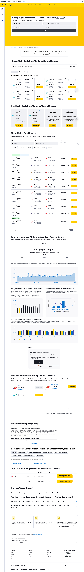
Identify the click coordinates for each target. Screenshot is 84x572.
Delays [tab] (66, 257)
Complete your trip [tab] (22, 452)
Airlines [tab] (44, 257)
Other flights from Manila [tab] (28, 455)
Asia (15, 47)
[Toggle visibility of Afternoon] (26, 339)
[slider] (78, 144)
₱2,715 (60, 17)
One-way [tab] (39, 71)
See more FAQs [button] (34, 443)
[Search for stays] (2, 11)
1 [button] (71, 230)
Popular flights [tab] (40, 455)
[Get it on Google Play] (67, 553)
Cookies (23, 1)
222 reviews (20, 396)
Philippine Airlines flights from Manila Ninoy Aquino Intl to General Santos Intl (43, 462)
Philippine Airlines (22, 385)
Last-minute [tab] (31, 71)
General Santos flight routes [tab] (61, 452)
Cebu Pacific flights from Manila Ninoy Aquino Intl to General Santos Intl (22, 462)
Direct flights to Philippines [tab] (35, 452)
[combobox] (15, 20)
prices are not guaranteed (37, 534)
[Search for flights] (2, 9)
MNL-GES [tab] (44, 243)
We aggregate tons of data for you (19, 540)
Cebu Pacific (20, 393)
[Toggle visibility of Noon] (20, 339)
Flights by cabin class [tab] (47, 452)
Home (12, 47)
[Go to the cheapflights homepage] (9, 5)
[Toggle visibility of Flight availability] (58, 311)
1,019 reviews (21, 389)
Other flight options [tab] (16, 455)
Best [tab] (20, 71)
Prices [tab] (22, 257)
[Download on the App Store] (67, 556)
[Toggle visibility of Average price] (66, 311)
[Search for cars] (2, 14)
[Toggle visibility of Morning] (16, 339)
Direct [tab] (25, 71)
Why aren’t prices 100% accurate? (19, 542)
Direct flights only (40, 20)
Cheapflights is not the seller (18, 538)
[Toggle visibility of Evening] (32, 339)
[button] (82, 1)
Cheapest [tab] (14, 71)
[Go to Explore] (2, 17)
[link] (19, 125)
